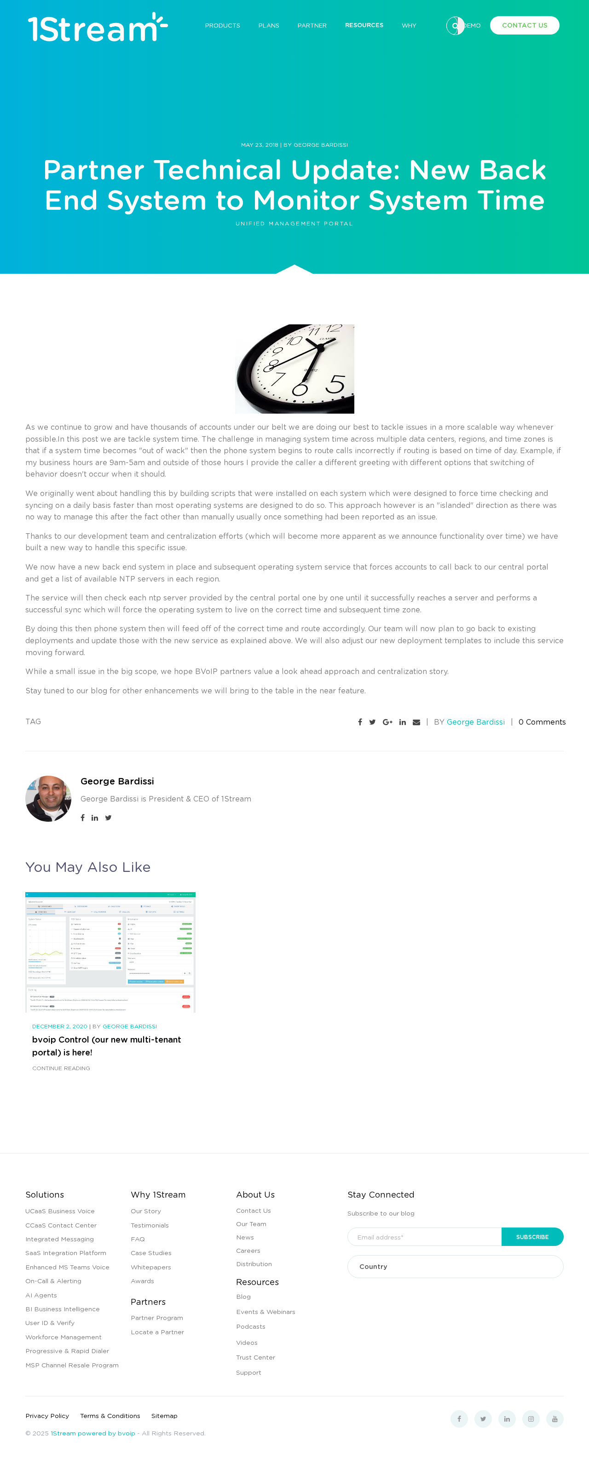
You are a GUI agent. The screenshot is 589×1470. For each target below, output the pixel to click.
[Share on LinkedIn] (402, 721)
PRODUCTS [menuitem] (222, 25)
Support (248, 1372)
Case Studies (151, 1252)
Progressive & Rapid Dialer (67, 1350)
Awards (142, 1280)
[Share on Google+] (388, 721)
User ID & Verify (50, 1322)
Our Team (251, 1223)
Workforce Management (63, 1336)
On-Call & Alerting (53, 1280)
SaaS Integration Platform (65, 1252)
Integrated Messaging (59, 1238)
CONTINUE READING (61, 1068)
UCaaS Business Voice (60, 1210)
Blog (243, 1296)
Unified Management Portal (294, 223)
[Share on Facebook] (360, 721)
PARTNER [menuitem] (312, 25)
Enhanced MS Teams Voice (67, 1266)
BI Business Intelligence (62, 1308)
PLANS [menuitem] (269, 25)
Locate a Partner (157, 1331)
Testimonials (150, 1225)
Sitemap (164, 1415)
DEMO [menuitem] (471, 25)
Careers (248, 1250)
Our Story (146, 1210)
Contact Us (253, 1210)
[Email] (416, 721)
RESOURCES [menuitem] (364, 25)
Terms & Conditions (110, 1415)
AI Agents (41, 1295)
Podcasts (251, 1326)
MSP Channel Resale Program (72, 1364)
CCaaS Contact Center (61, 1225)
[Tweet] (372, 721)
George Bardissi (321, 144)
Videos (247, 1342)
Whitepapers (151, 1266)
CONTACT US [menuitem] (525, 25)
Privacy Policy (47, 1415)
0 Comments (542, 721)
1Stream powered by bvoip (93, 1433)
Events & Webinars (265, 1311)
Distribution (254, 1263)
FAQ (138, 1238)
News (245, 1237)
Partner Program (157, 1317)
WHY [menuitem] (409, 25)
